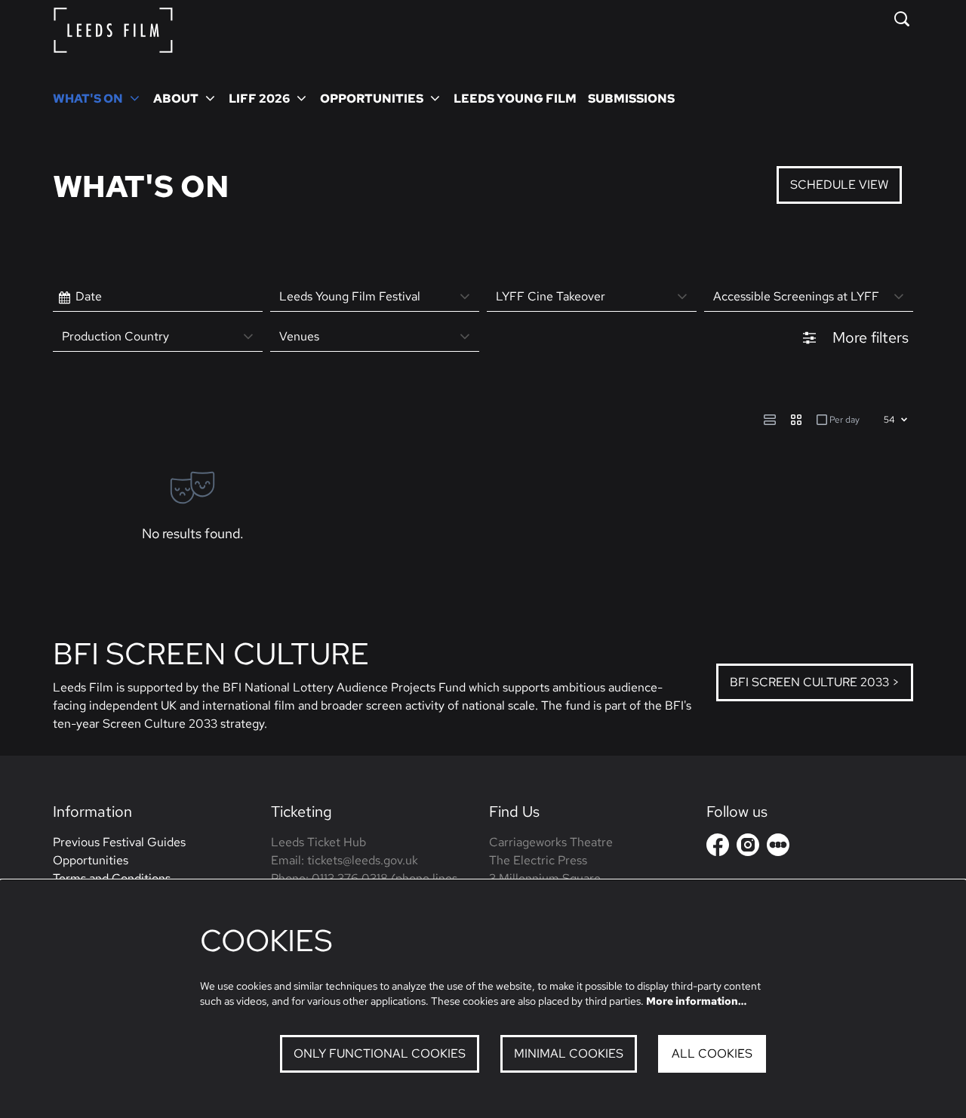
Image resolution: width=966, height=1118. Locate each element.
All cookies (712, 1053)
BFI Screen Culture (211, 653)
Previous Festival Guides (119, 842)
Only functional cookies (380, 1053)
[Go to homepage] (113, 30)
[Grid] (796, 419)
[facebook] (717, 844)
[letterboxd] (778, 844)
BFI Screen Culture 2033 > (815, 682)
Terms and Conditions (112, 878)
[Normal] (769, 419)
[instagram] (748, 844)
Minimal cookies (568, 1053)
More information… (696, 1001)
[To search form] (902, 19)
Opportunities (90, 860)
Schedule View (839, 184)
